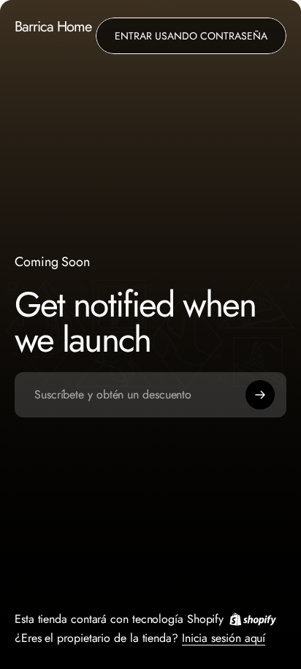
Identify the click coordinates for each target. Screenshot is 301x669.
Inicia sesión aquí (223, 637)
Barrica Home (53, 27)
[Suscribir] (260, 394)
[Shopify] (252, 618)
